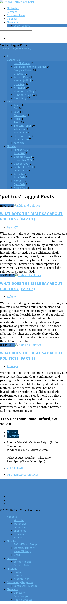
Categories (13, 59)
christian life (21, 139)
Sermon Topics (22, 561)
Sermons (12, 11)
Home (4, 49)
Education (20, 527)
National (19, 575)
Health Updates (23, 599)
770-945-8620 (15, 468)
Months (11, 146)
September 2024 (23, 167)
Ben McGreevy (22, 63)
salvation (19, 129)
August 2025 (21, 149)
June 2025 (19, 153)
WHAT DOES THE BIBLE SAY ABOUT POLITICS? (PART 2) (31, 286)
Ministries (13, 8)
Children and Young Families (30, 66)
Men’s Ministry (22, 551)
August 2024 (21, 170)
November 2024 (23, 160)
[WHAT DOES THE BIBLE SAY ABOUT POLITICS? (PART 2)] (28, 275)
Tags (10, 101)
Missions (12, 568)
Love (16, 111)
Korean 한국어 (22, 80)
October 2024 (22, 163)
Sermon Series (22, 565)
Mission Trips (21, 579)
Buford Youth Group (25, 544)
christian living (22, 136)
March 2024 (20, 187)
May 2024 (19, 180)
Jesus (17, 105)
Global (18, 572)
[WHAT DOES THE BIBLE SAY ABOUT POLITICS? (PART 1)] (28, 345)
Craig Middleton (23, 70)
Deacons (19, 534)
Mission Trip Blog (24, 91)
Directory (19, 592)
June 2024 (19, 177)
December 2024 (23, 156)
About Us (12, 516)
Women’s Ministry (24, 547)
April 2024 (19, 184)
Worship (19, 520)
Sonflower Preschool (26, 585)
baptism (19, 143)
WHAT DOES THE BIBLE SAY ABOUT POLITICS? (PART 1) (31, 355)
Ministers (19, 537)
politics (25, 49)
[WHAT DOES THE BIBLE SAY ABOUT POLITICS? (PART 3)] (27, 205)
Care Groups (21, 596)
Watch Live (20, 523)
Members (12, 22)
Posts (14, 49)
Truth (17, 122)
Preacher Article (23, 94)
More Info (12, 432)
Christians (20, 115)
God (16, 108)
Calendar (12, 18)
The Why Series (22, 125)
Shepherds (20, 530)
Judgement (20, 132)
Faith (17, 118)
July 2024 (19, 174)
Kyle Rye (19, 84)
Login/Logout (22, 25)
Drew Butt (20, 73)
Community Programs (20, 582)
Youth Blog (20, 98)
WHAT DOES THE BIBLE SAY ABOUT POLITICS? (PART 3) (31, 216)
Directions (13, 436)
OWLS (17, 554)
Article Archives (16, 15)
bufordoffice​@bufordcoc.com (24, 474)
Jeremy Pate (21, 77)
